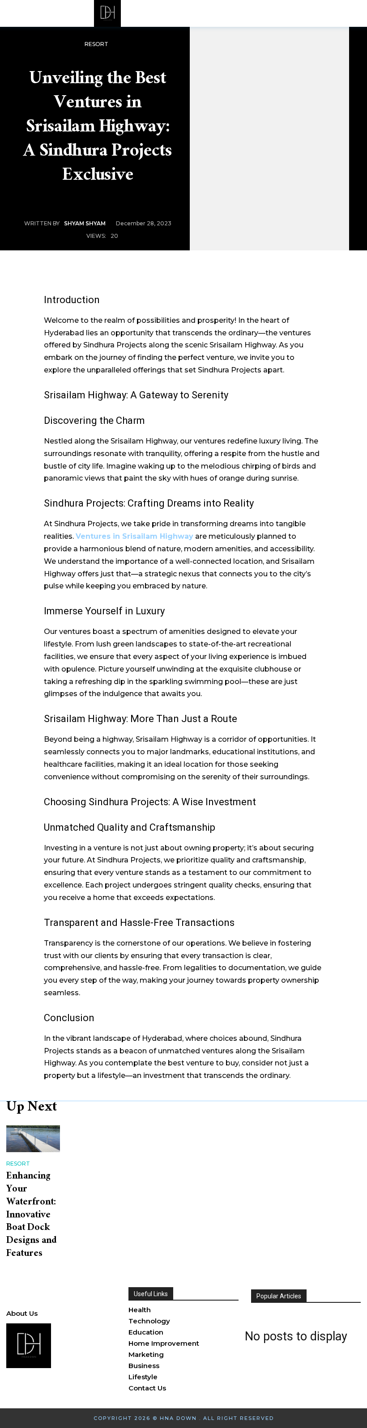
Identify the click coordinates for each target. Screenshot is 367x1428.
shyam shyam (85, 223)
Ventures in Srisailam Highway (134, 536)
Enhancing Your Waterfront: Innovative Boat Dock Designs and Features (31, 1215)
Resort (96, 44)
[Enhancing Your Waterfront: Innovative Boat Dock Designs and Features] (33, 1138)
